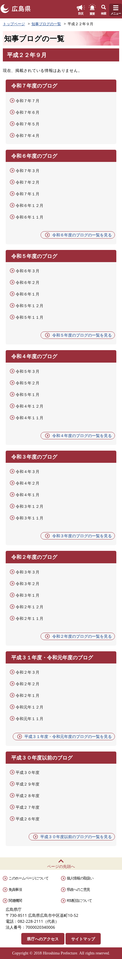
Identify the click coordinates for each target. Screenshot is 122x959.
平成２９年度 (27, 784)
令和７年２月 (27, 182)
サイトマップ (83, 938)
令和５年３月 (27, 371)
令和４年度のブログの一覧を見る (82, 435)
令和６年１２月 (29, 205)
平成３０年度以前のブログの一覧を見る (76, 836)
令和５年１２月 (29, 305)
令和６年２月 (27, 282)
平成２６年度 (27, 818)
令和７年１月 (27, 193)
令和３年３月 (27, 572)
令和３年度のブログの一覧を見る (82, 535)
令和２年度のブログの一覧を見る (82, 636)
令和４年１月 (27, 494)
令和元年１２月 (29, 707)
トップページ (14, 23)
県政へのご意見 (78, 889)
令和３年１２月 (29, 506)
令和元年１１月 (29, 718)
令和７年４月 (27, 135)
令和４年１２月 (29, 406)
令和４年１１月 (29, 417)
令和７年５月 (27, 124)
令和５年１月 (27, 394)
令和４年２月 (27, 483)
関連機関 (15, 900)
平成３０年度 (27, 772)
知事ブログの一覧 (46, 23)
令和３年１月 (27, 595)
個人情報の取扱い (80, 878)
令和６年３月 (27, 270)
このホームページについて (28, 878)
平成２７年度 (27, 807)
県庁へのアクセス (43, 938)
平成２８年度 (27, 795)
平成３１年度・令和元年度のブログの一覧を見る (68, 736)
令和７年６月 (27, 112)
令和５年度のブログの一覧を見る (82, 335)
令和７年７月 (27, 100)
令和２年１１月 (29, 618)
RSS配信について (79, 900)
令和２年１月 (27, 695)
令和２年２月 (27, 683)
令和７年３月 (27, 170)
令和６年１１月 (29, 217)
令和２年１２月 (29, 606)
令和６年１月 (27, 294)
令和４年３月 (27, 471)
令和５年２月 (27, 383)
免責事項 (15, 889)
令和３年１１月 (29, 518)
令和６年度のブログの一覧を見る (82, 234)
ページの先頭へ (61, 866)
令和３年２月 (27, 583)
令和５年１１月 (29, 317)
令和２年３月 (27, 672)
